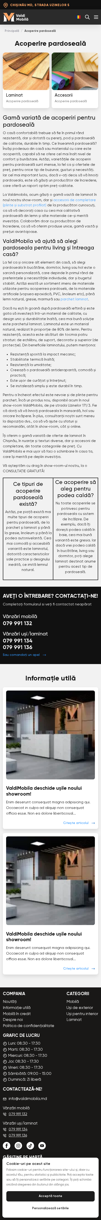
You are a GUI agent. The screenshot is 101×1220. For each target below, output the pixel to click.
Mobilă (72, 1002)
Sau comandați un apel (21, 655)
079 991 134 (17, 641)
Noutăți (10, 1002)
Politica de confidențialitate (28, 1026)
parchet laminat (74, 299)
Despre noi (13, 1020)
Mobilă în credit (17, 1014)
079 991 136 (17, 647)
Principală (12, 31)
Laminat (74, 1020)
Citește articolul (76, 823)
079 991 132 (17, 623)
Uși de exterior (79, 1008)
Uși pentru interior (82, 1014)
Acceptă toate (50, 1196)
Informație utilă (17, 1008)
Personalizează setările (50, 1208)
